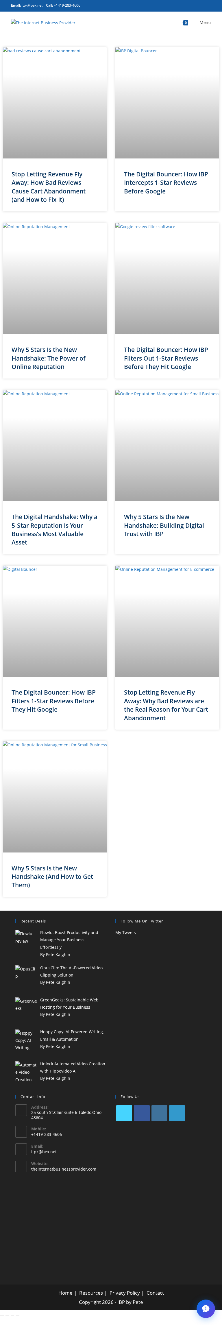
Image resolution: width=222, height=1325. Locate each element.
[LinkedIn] (177, 1113)
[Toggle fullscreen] (7, 1315)
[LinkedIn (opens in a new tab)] (157, 5)
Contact (155, 1292)
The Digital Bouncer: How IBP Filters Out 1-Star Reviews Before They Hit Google (166, 358)
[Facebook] (142, 1113)
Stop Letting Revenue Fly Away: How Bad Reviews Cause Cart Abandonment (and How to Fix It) (49, 187)
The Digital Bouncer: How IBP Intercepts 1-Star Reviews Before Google (166, 182)
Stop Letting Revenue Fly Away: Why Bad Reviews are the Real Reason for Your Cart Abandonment (166, 705)
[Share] (12, 1315)
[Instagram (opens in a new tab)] (150, 5)
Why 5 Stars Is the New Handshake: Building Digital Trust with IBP (164, 525)
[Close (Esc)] (18, 1315)
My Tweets (125, 932)
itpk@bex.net (44, 1151)
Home (65, 1292)
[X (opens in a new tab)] (135, 5)
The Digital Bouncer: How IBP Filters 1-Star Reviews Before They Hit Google (54, 700)
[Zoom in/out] (2, 1315)
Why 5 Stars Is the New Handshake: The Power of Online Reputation (49, 358)
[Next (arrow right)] (7, 1323)
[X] (124, 1113)
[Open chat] (206, 1309)
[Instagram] (159, 1113)
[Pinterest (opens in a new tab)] (143, 5)
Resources (91, 1292)
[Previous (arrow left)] (2, 1323)
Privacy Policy (125, 1292)
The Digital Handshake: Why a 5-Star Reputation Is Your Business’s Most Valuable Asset (54, 529)
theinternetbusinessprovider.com (63, 1169)
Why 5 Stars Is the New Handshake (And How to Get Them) (52, 876)
